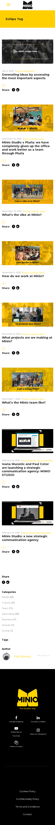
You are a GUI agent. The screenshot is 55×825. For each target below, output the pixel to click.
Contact (27, 814)
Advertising (29, 71)
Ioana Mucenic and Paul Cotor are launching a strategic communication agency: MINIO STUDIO (26, 469)
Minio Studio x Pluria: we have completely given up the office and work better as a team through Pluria (26, 148)
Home (19, 71)
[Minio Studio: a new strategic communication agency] (27, 513)
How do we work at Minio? (23, 276)
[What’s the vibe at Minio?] (27, 192)
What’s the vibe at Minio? (22, 215)
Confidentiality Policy (27, 799)
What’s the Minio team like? (24, 402)
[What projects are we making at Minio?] (27, 315)
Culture (35, 211)
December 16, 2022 (11, 139)
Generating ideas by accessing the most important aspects (25, 76)
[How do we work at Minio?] (27, 253)
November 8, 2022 (11, 334)
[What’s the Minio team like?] (27, 380)
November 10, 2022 (12, 211)
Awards (6, 625)
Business (47, 460)
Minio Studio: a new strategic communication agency (24, 538)
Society (6, 630)
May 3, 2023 (8, 71)
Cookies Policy (27, 791)
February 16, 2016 (11, 460)
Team (41, 139)
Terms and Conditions (28, 806)
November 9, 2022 (11, 272)
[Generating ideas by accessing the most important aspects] (27, 52)
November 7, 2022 (11, 399)
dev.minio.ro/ (43, 655)
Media (34, 139)
